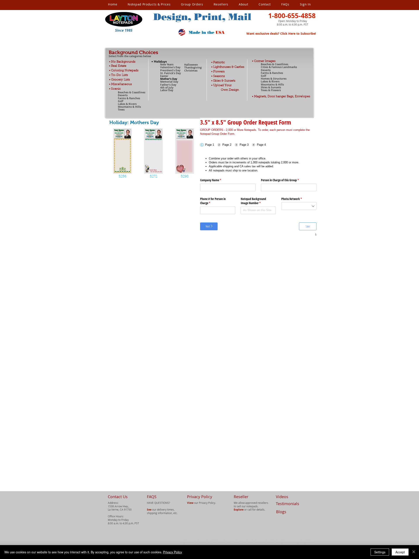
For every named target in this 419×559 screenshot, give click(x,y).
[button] (123, 30)
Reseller (241, 496)
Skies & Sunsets (271, 87)
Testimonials (287, 503)
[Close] (413, 552)
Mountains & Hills (272, 84)
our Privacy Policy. (201, 502)
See (149, 509)
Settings (379, 552)
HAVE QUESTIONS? (158, 502)
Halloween (191, 65)
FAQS (151, 496)
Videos (282, 496)
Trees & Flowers (271, 90)
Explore (239, 509)
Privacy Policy (172, 552)
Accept (400, 552)
